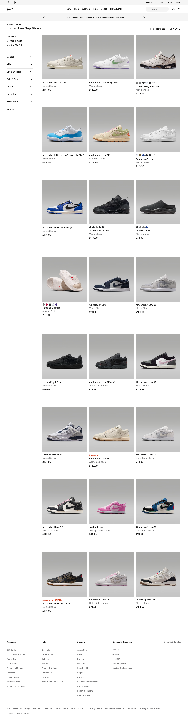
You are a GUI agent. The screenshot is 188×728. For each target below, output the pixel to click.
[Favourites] (173, 9)
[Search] (148, 9)
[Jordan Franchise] (64, 279)
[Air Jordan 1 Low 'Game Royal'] (64, 202)
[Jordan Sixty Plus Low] (158, 57)
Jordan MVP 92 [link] (15, 45)
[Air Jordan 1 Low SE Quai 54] (111, 57)
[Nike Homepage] (11, 9)
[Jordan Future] (158, 202)
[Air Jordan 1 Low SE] (111, 129)
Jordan (10, 24)
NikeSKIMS (116, 9)
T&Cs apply (114, 17)
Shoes (18, 24)
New (68, 9)
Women (86, 9)
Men (76, 9)
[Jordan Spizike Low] (111, 202)
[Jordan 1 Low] (111, 501)
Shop (122, 17)
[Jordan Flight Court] (64, 356)
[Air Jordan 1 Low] (158, 129)
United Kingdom (174, 642)
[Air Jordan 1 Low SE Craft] (111, 356)
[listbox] (175, 29)
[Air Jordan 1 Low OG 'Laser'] (64, 574)
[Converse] (15, 2)
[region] (18, 75)
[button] (20, 57)
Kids (95, 9)
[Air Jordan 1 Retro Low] (64, 57)
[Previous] (44, 17)
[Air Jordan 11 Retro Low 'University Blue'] (64, 129)
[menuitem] (163, 2)
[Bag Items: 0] (178, 9)
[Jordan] (8, 2)
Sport (104, 9)
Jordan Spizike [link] (14, 41)
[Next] (144, 17)
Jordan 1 (11, 36)
